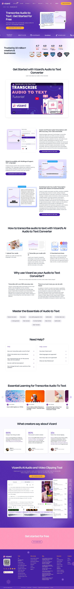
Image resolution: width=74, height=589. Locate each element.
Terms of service (23, 587)
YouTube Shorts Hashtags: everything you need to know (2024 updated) (47, 566)
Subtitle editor (49, 317)
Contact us (69, 560)
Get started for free (37, 476)
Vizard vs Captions (60, 570)
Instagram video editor (22, 568)
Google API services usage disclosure (43, 587)
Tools (19, 556)
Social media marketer (34, 558)
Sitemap (52, 587)
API (18, 558)
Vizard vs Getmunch (59, 568)
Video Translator (36, 324)
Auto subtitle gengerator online (35, 317)
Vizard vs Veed (59, 573)
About (69, 558)
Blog (58, 558)
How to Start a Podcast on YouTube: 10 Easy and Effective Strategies (47, 562)
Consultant (32, 567)
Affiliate (69, 562)
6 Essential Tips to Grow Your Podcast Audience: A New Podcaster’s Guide (47, 579)
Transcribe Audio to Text (22, 576)
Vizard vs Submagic (60, 571)
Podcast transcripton (12, 317)
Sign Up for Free (66, 3)
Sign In (56, 3)
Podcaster (32, 564)
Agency (31, 569)
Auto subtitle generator (22, 565)
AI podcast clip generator (20, 560)
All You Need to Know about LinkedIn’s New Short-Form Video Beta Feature (47, 559)
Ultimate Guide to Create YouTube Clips (46, 569)
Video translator (21, 571)
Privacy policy (29, 587)
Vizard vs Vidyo (59, 566)
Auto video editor (21, 567)
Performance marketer (34, 561)
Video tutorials (59, 561)
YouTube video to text (59, 317)
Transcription (23, 317)
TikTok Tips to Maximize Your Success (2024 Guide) (47, 571)
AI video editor (20, 562)
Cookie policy (35, 587)
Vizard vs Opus (59, 564)
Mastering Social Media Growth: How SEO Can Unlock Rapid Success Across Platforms (47, 575)
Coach (31, 566)
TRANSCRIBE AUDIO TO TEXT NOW (49, 151)
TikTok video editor (21, 570)
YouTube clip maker (21, 573)
